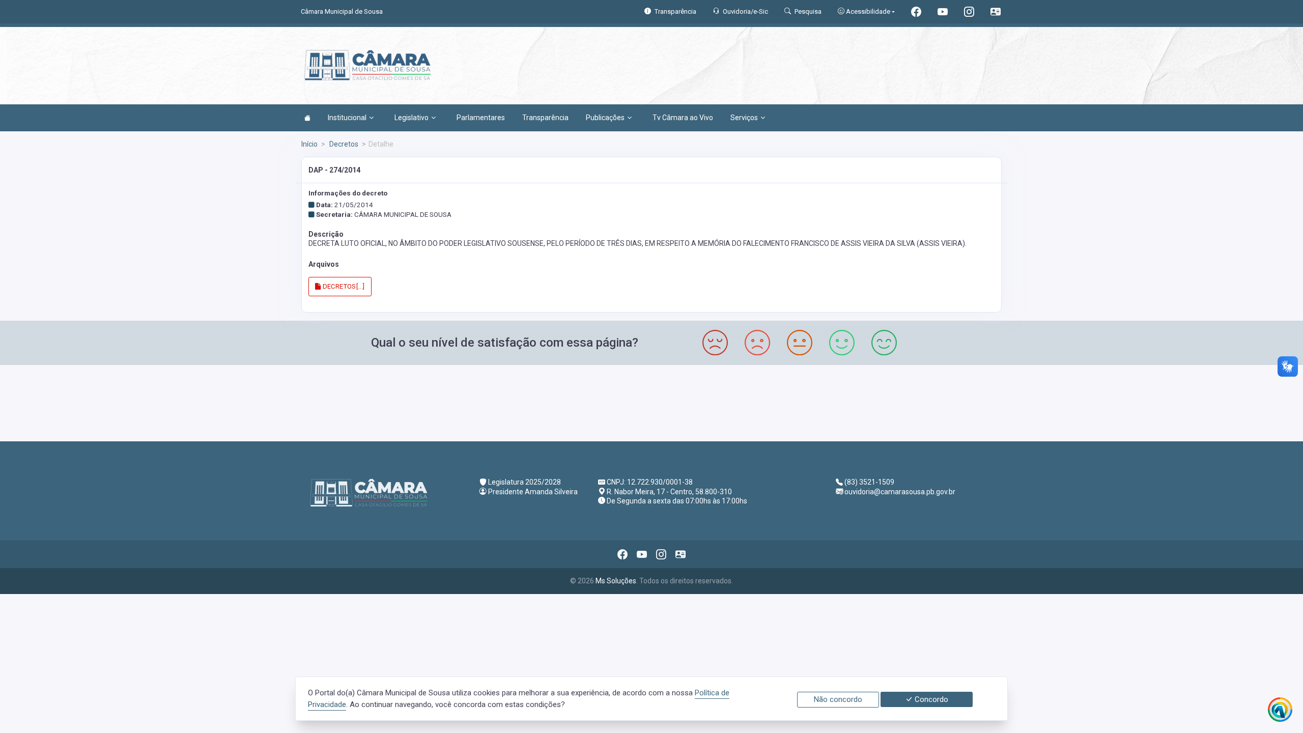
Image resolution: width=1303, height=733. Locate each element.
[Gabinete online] (995, 13)
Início (309, 144)
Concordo (930, 699)
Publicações (605, 118)
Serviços (744, 118)
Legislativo (411, 118)
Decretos (343, 144)
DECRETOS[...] (342, 286)
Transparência (545, 118)
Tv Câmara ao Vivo (683, 118)
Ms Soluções (616, 581)
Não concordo (838, 699)
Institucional (347, 118)
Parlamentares (481, 118)
